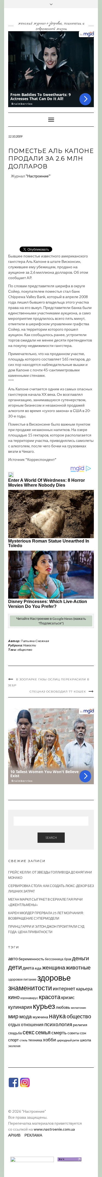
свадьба (15, 1033)
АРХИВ (14, 1135)
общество (24, 649)
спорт (13, 1039)
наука (57, 1016)
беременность (31, 958)
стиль (23, 1040)
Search (51, 837)
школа (85, 1040)
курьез (44, 1005)
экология (14, 1046)
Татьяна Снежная (35, 641)
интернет (64, 988)
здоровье (54, 977)
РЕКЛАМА (33, 1135)
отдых (14, 1024)
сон (83, 1033)
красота (49, 996)
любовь (63, 1007)
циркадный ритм (68, 1040)
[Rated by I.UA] (32, 1158)
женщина (53, 967)
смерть (59, 1032)
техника (35, 1040)
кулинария (20, 1007)
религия (80, 1025)
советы (73, 1033)
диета (28, 967)
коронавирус (29, 998)
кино (14, 997)
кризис (68, 997)
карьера (84, 988)
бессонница (54, 959)
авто (13, 958)
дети (15, 967)
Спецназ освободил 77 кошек (58, 691)
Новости (29, 645)
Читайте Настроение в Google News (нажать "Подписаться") (51, 621)
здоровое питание (22, 979)
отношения (32, 1024)
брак (67, 959)
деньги (80, 958)
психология (58, 1024)
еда (38, 968)
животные (78, 967)
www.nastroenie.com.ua (54, 1129)
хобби (49, 1039)
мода (25, 1016)
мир (13, 1016)
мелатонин (78, 1007)
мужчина (40, 1017)
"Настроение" (38, 176)
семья (43, 1032)
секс (29, 1032)
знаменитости (30, 988)
